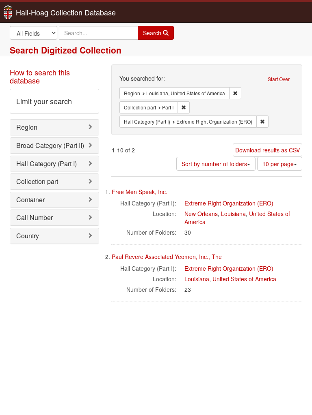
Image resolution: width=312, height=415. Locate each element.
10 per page (278, 164)
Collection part (37, 181)
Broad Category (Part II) (50, 145)
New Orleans (201, 214)
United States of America (244, 279)
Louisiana (233, 214)
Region (26, 127)
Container (30, 199)
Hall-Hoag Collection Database (40, 12)
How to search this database (40, 76)
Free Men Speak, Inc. (139, 192)
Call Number (34, 217)
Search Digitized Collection (65, 50)
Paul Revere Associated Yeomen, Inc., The (167, 256)
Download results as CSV (267, 150)
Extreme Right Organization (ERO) (228, 203)
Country (27, 235)
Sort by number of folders (214, 164)
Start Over (279, 78)
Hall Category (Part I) (46, 163)
